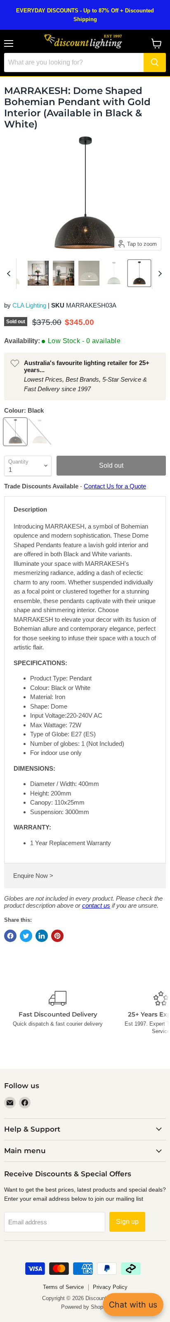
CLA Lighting (29, 305)
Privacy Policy (110, 1287)
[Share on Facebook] (10, 936)
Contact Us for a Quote (115, 486)
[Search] (155, 62)
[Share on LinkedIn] (41, 936)
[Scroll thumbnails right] (158, 273)
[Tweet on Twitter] (26, 936)
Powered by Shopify (85, 1307)
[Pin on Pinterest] (57, 936)
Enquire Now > (33, 875)
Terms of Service (63, 1287)
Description (30, 509)
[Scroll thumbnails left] (10, 273)
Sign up (127, 1221)
